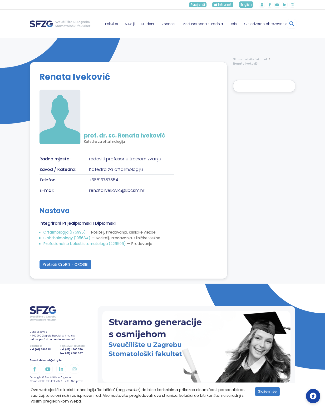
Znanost (169, 23)
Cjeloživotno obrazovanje (265, 23)
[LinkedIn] (285, 5)
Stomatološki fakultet (250, 59)
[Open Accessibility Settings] (313, 396)
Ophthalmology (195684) (67, 238)
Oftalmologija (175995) (65, 232)
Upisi (233, 23)
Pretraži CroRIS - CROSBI (65, 264)
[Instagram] (292, 5)
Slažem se (267, 391)
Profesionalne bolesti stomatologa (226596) (85, 243)
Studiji (130, 23)
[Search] (291, 24)
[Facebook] (269, 5)
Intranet (224, 4)
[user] (262, 5)
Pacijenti (198, 4)
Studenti (148, 23)
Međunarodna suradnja (202, 23)
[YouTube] (277, 5)
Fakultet (111, 23)
